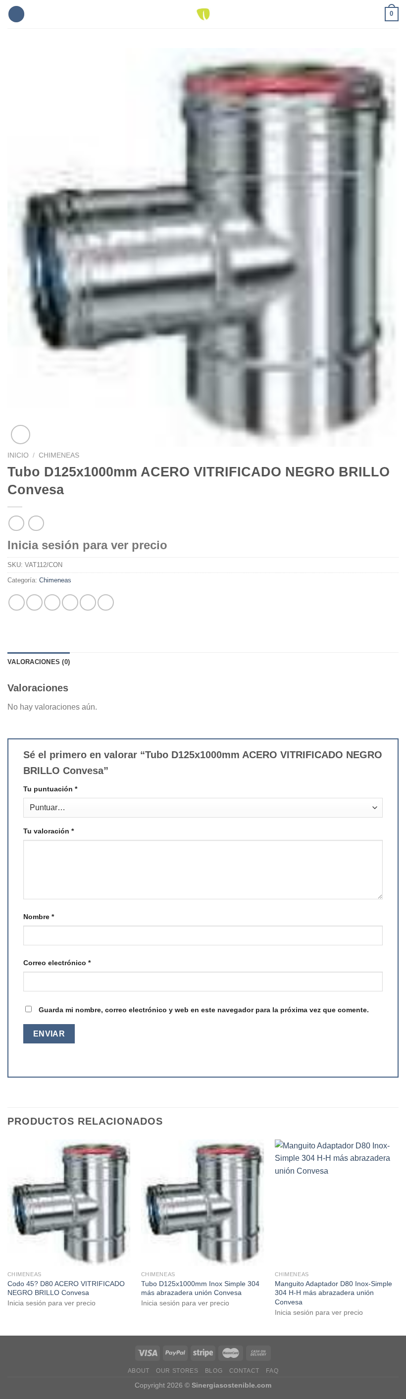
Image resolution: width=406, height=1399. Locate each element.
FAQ (272, 1370)
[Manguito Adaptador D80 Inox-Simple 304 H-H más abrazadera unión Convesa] (337, 1203)
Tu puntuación (50, 789)
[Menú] (16, 14)
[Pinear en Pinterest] (88, 602)
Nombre (38, 917)
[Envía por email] (70, 602)
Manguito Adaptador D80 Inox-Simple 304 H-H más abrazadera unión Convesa (333, 1293)
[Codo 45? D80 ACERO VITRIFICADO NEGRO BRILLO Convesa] (69, 1203)
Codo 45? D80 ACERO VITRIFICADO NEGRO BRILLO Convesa (66, 1288)
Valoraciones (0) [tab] (38, 662)
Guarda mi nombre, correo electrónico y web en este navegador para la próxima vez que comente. (204, 1010)
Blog (213, 1370)
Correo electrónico (57, 963)
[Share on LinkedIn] (106, 602)
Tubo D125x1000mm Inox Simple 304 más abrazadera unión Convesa (200, 1288)
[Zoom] (20, 434)
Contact (244, 1370)
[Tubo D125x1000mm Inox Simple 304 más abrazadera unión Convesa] (203, 1203)
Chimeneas (59, 455)
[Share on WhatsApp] (16, 602)
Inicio (18, 455)
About (139, 1370)
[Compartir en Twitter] (52, 602)
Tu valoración (48, 831)
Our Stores (177, 1370)
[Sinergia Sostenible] (203, 14)
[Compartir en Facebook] (34, 602)
